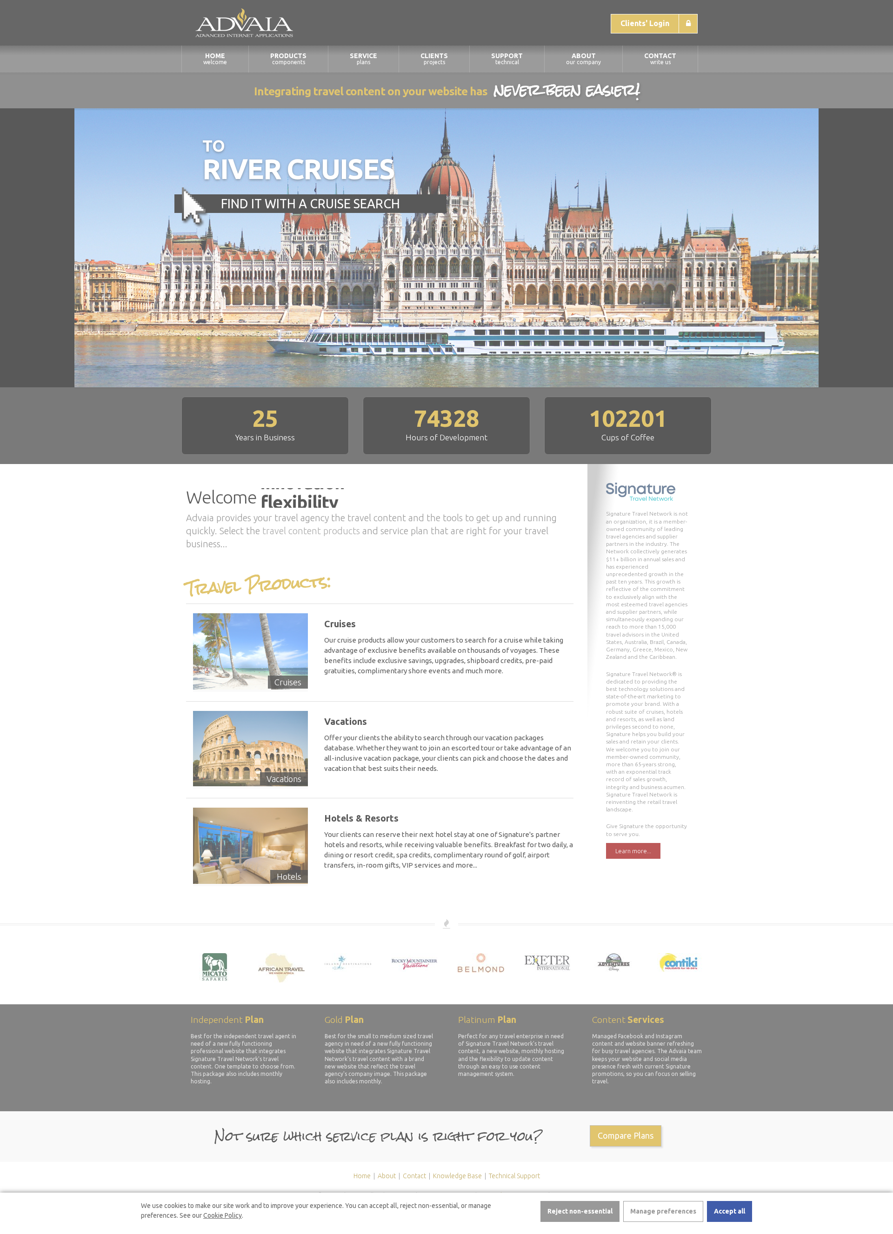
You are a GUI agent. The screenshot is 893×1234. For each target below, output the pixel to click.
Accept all (729, 1211)
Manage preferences (663, 1211)
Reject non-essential (580, 1211)
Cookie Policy (222, 1215)
